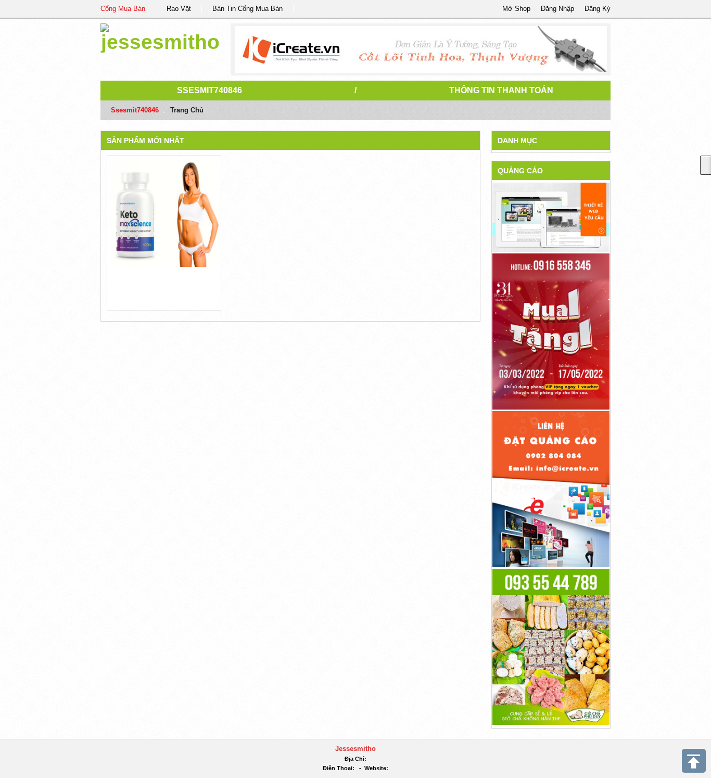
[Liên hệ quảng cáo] (551, 488)
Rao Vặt (179, 8)
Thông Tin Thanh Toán (501, 90)
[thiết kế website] (421, 49)
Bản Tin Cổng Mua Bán (247, 8)
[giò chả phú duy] (551, 646)
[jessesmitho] (160, 36)
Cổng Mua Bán (122, 8)
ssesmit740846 (209, 90)
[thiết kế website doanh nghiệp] (551, 217)
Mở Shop (516, 8)
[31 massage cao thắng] (551, 331)
